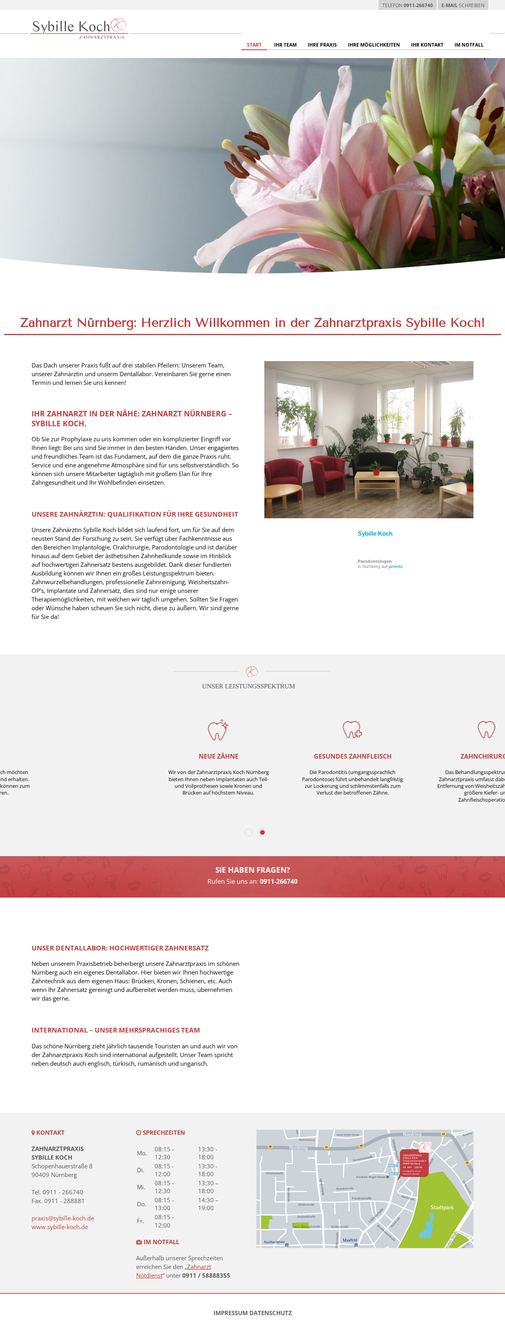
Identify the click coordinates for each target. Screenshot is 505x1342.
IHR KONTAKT (427, 44)
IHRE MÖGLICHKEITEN (374, 44)
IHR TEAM (285, 44)
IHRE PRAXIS (322, 44)
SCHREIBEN (462, 5)
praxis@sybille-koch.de (63, 1218)
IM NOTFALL (469, 44)
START (254, 44)
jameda (395, 566)
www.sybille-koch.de (60, 1227)
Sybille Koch (375, 533)
